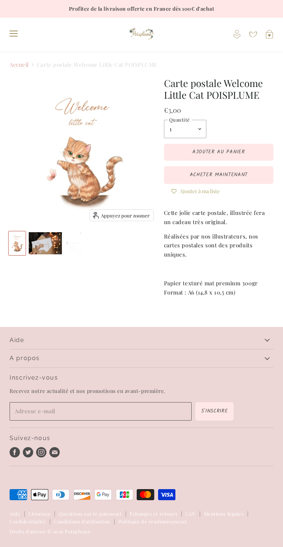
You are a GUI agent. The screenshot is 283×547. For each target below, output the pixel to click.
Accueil (19, 65)
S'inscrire (214, 411)
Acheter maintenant (219, 175)
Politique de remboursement (152, 521)
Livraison (39, 514)
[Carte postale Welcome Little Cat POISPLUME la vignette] (17, 243)
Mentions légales (224, 514)
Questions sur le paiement (90, 514)
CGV (190, 514)
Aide (15, 514)
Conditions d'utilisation (82, 521)
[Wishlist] (253, 34)
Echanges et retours (153, 514)
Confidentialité (28, 521)
